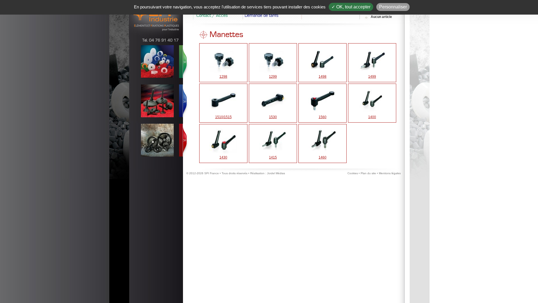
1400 (372, 117)
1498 (322, 77)
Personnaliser (393, 6)
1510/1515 (223, 117)
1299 (273, 77)
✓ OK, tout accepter (350, 6)
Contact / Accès (212, 15)
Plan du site (368, 173)
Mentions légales (390, 173)
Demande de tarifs (262, 15)
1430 (223, 157)
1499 (372, 77)
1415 (273, 157)
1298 (223, 77)
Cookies (352, 173)
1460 (322, 157)
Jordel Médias (276, 173)
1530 (273, 117)
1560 (322, 117)
